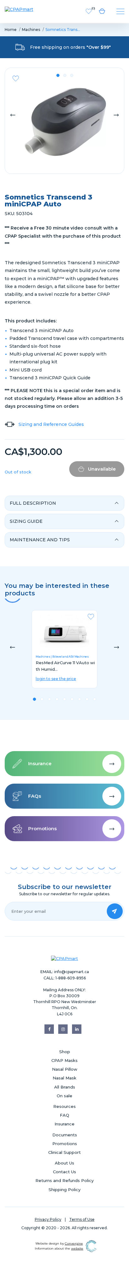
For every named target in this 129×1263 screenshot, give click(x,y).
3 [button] (71, 75)
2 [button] (64, 75)
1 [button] (57, 75)
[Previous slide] (13, 114)
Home (11, 29)
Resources (64, 1106)
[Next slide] (116, 114)
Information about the (59, 1248)
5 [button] (64, 699)
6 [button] (72, 699)
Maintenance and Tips (40, 540)
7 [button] (79, 699)
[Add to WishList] (91, 619)
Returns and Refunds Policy (64, 1180)
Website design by (59, 1243)
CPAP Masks (64, 1060)
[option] (64, 652)
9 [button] (94, 699)
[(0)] (88, 11)
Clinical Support (64, 1152)
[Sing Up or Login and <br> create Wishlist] (15, 78)
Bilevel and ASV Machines (70, 656)
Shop (64, 1051)
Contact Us (64, 1171)
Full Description (33, 503)
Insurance (64, 1123)
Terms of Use (82, 1219)
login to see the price (56, 678)
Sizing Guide (26, 521)
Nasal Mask (64, 1077)
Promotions (64, 1143)
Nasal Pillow (64, 1069)
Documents (64, 1134)
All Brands (64, 1086)
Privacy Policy (48, 1219)
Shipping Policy (64, 1189)
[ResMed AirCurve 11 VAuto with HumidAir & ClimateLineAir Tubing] (64, 633)
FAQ (64, 1115)
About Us (64, 1162)
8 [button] (87, 699)
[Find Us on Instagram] (63, 1029)
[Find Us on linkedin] (76, 1029)
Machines (31, 29)
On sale (64, 1095)
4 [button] (57, 699)
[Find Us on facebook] (49, 1029)
